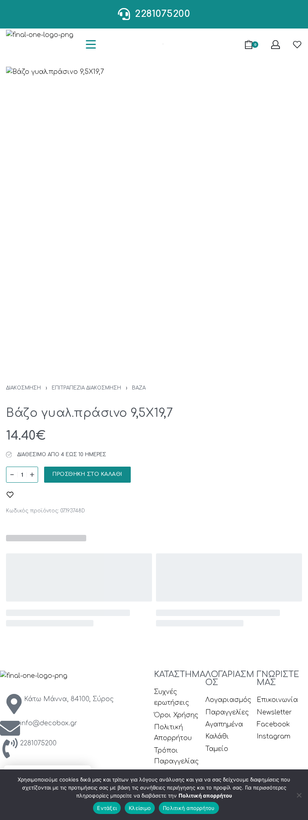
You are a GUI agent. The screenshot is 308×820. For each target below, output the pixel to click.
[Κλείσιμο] (299, 794)
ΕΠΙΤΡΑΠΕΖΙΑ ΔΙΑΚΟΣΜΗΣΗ (86, 388)
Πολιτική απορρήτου (205, 795)
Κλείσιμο (140, 808)
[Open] (297, 44)
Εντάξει (107, 808)
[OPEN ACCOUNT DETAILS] (275, 44)
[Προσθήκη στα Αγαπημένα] (10, 495)
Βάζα (139, 388)
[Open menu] (90, 44)
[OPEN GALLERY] (154, 215)
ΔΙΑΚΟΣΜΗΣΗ (23, 388)
